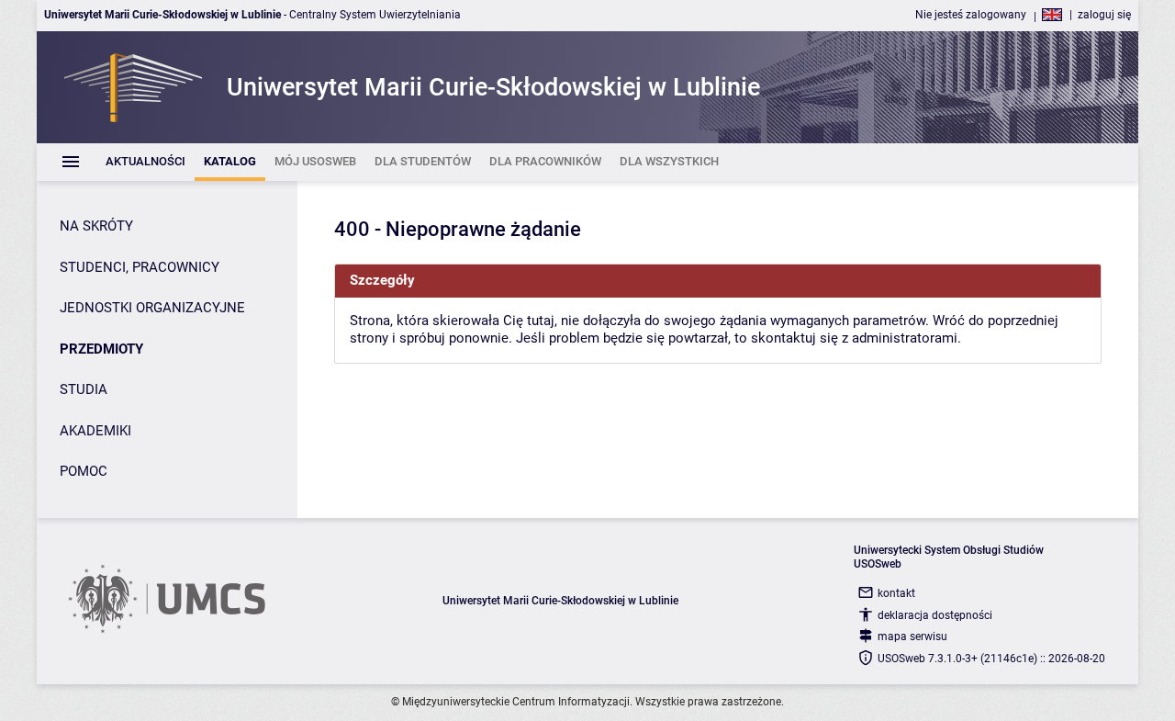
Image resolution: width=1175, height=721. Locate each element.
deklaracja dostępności (935, 615)
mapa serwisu (912, 636)
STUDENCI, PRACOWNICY (139, 267)
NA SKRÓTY (96, 226)
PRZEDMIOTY (101, 349)
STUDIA (83, 389)
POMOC (83, 471)
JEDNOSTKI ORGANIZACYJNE (152, 307)
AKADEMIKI (95, 430)
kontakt (896, 593)
